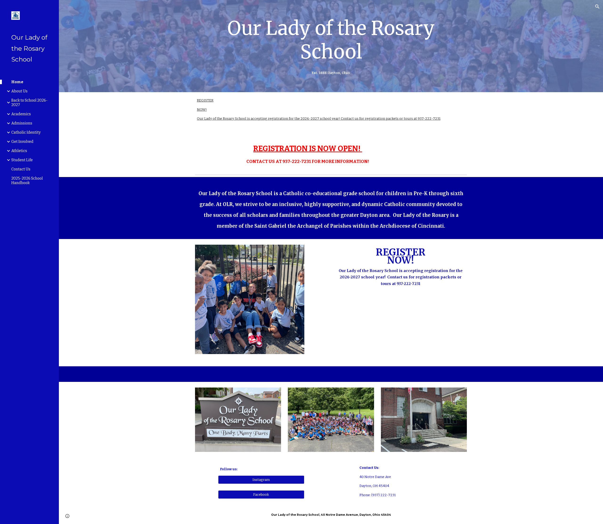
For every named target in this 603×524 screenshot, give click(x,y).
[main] (331, 40)
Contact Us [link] (20, 169)
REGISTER (205, 100)
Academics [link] (21, 114)
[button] (597, 6)
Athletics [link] (19, 151)
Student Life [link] (22, 160)
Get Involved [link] (22, 141)
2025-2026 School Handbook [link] (27, 180)
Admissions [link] (21, 123)
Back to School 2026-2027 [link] (29, 102)
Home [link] (17, 82)
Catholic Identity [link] (26, 132)
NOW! (202, 109)
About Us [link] (19, 91)
